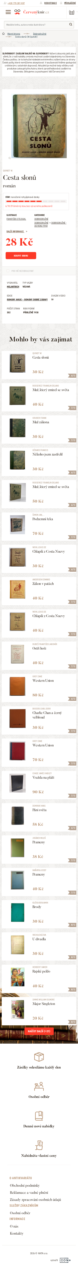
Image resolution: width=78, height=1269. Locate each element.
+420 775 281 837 (16, 3)
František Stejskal (16, 218)
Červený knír (31, 11)
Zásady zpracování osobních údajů (35, 1199)
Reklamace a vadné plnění (29, 1192)
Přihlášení (70, 3)
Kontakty (17, 1233)
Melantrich (13, 286)
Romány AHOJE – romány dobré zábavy (27, 299)
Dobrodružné (39, 33)
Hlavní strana (13, 33)
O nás (14, 1226)
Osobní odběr (20, 1213)
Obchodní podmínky (25, 1185)
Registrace (50, 3)
